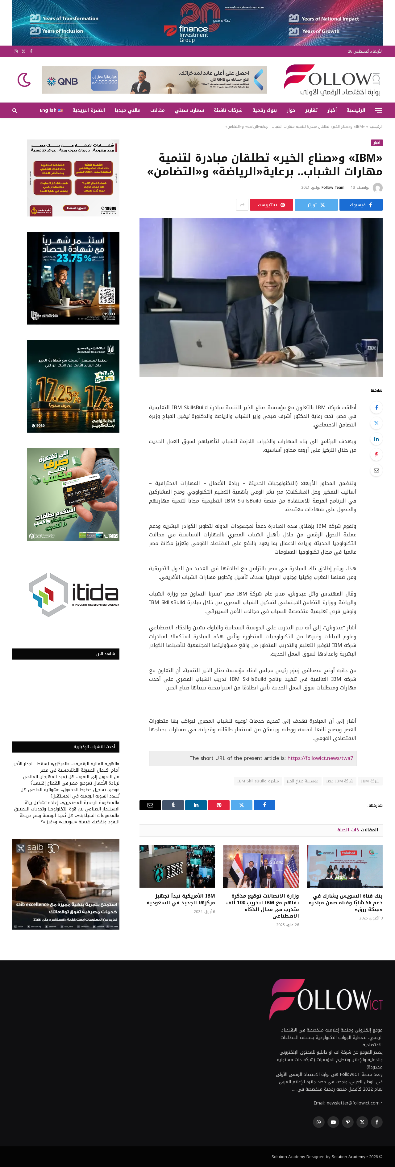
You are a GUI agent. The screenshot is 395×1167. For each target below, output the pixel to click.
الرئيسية (356, 110)
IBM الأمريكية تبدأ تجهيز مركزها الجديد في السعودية (181, 899)
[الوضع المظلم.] (24, 79)
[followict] (330, 80)
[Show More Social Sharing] (242, 205)
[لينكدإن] (376, 439)
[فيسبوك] (376, 407)
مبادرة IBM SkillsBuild (258, 781)
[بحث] (15, 110)
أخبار (332, 110)
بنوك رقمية (264, 110)
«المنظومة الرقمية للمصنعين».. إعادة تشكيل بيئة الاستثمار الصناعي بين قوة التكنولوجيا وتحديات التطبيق (66, 805)
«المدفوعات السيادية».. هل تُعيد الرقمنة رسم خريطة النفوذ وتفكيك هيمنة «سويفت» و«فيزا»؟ (69, 818)
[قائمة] (378, 110)
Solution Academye (350, 1157)
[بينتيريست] (376, 454)
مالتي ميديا (127, 110)
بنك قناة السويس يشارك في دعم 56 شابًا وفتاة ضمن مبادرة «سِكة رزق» (346, 903)
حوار (291, 110)
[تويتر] (376, 423)
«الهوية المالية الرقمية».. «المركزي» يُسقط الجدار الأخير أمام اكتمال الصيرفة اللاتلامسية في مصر (65, 767)
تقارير (311, 110)
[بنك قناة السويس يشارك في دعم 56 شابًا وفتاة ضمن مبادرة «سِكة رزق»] (345, 866)
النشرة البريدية (89, 110)
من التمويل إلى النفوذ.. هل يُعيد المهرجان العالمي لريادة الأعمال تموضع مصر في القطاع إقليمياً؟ (71, 780)
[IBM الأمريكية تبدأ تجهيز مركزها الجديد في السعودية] (177, 866)
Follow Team (333, 187)
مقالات (157, 110)
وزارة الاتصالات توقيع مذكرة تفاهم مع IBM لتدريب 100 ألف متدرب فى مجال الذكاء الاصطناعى (262, 906)
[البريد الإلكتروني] (376, 470)
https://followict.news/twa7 (320, 758)
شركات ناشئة (228, 110)
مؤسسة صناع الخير (303, 781)
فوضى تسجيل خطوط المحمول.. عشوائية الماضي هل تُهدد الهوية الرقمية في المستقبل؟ (70, 792)
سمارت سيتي (189, 110)
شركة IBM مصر (339, 781)
